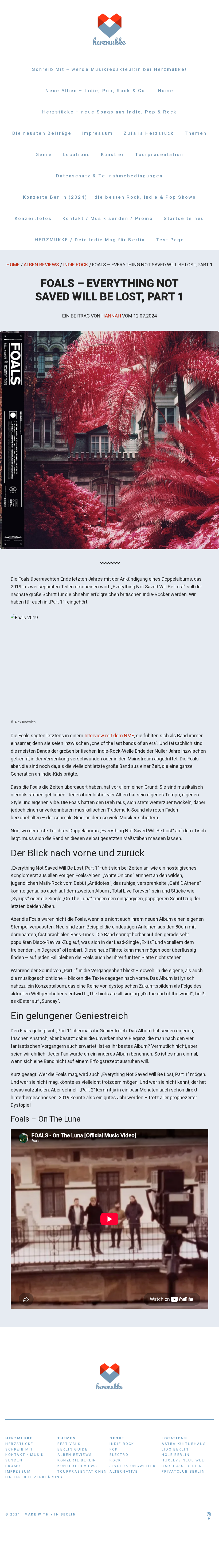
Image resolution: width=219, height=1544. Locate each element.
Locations (76, 154)
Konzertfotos (33, 218)
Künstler (112, 154)
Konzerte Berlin (76, 1460)
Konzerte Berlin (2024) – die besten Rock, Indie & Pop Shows (109, 197)
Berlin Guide (72, 1449)
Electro (119, 1455)
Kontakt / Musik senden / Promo (107, 218)
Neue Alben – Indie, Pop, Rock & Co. (96, 90)
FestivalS (69, 1444)
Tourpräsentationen (82, 1471)
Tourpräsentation (159, 154)
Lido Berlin (175, 1449)
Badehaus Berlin (182, 1466)
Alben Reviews (41, 264)
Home (166, 90)
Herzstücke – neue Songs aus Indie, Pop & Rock (109, 112)
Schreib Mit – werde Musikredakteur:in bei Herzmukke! (109, 69)
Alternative (124, 1471)
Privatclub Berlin (183, 1471)
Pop (114, 1449)
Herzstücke (19, 1444)
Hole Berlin (176, 1455)
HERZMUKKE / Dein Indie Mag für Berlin (90, 239)
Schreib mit (19, 1449)
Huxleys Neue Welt (184, 1460)
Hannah (111, 316)
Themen (196, 133)
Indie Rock (75, 264)
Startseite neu (184, 218)
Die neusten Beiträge (42, 133)
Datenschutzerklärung (34, 1477)
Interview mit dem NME (109, 735)
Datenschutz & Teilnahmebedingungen (109, 175)
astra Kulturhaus (184, 1444)
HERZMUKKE (18, 1438)
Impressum (97, 133)
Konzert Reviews (77, 1466)
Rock (115, 1460)
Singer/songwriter (133, 1466)
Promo (13, 1466)
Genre (44, 154)
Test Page (170, 239)
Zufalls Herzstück (149, 133)
